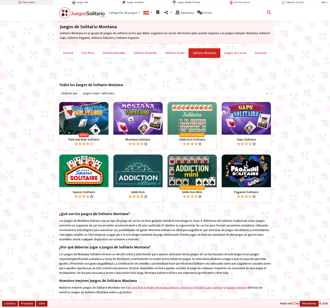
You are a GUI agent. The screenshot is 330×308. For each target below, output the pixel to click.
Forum (207, 12)
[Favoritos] (158, 13)
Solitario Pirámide (145, 53)
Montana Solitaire (167, 287)
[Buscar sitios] (269, 12)
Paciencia (261, 53)
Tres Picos (87, 53)
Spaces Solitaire (236, 287)
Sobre (41, 303)
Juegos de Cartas (235, 53)
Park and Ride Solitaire (140, 287)
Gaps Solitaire (214, 287)
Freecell (68, 53)
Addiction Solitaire (192, 287)
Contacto (9, 303)
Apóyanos (187, 12)
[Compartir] (167, 13)
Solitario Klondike (114, 53)
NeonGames (309, 303)
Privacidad (27, 303)
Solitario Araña (175, 53)
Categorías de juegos (123, 12)
